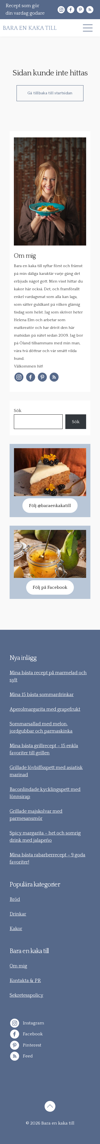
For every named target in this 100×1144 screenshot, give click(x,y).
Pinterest (31, 1045)
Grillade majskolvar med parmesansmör (36, 815)
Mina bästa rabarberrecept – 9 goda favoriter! (47, 858)
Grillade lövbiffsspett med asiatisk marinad (46, 771)
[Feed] (90, 10)
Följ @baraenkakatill (50, 505)
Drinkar (18, 914)
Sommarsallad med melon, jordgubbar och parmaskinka (41, 727)
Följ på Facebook (50, 587)
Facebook (32, 1034)
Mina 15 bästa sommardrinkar (42, 694)
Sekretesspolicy (26, 995)
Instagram (33, 1022)
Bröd (15, 899)
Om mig (18, 966)
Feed (27, 1056)
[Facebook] (71, 10)
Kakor (16, 928)
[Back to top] (50, 1107)
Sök (17, 410)
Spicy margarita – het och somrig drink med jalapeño (45, 837)
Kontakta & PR (25, 980)
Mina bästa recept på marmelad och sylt (48, 676)
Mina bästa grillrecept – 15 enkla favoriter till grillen (44, 749)
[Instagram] (61, 10)
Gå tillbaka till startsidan (50, 93)
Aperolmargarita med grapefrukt (45, 709)
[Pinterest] (80, 10)
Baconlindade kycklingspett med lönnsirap (45, 793)
